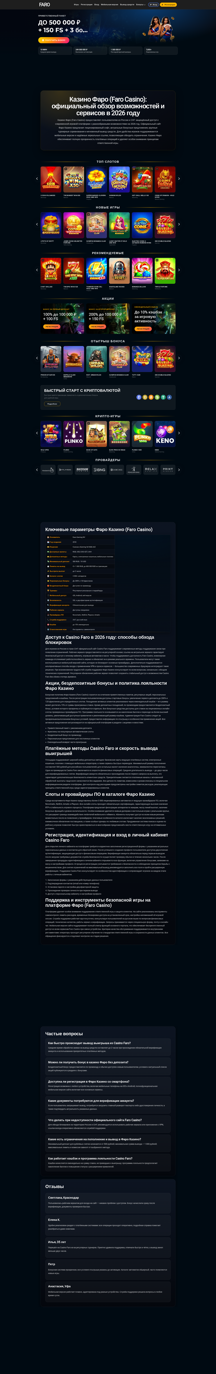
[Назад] (37, 178)
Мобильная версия (109, 5)
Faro (44, 4)
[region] (108, 183)
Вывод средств (127, 5)
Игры (76, 5)
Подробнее (52, 404)
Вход (96, 5)
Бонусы (139, 5)
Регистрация (86, 5)
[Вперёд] (179, 178)
